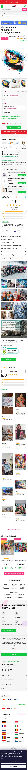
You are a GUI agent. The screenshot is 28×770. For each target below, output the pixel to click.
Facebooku (8, 588)
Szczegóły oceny (22, 41)
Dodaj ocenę (5, 222)
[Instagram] (5, 664)
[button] (12, 369)
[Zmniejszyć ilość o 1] (6, 127)
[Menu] (2, 6)
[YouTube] (8, 664)
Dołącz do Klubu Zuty (8, 625)
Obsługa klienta (8, 659)
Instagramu (20, 588)
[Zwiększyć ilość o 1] (6, 126)
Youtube (8, 591)
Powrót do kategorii (9, 357)
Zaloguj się (13, 649)
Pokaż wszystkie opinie (13, 524)
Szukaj (23, 9)
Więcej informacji (20, 699)
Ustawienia (13, 761)
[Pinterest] (11, 664)
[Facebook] (2, 664)
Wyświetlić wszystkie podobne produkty (13, 567)
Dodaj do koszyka (14, 126)
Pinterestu (20, 591)
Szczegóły (9, 562)
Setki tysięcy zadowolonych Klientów (14, 13)
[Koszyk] (24, 6)
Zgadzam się (13, 766)
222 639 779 (7, 197)
